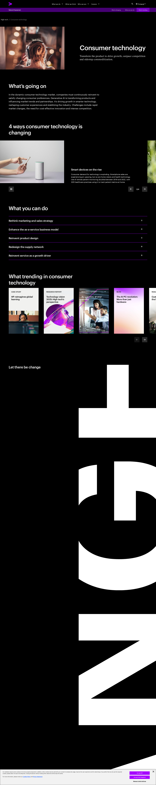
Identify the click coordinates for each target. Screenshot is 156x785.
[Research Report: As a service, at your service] (94, 311)
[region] (78, 777)
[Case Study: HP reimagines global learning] (24, 311)
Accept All (139, 773)
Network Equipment (15, 10)
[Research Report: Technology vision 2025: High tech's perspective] (59, 311)
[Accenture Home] (15, 4)
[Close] (153, 771)
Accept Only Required (140, 777)
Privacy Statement (37, 776)
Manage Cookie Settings (139, 781)
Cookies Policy (27, 776)
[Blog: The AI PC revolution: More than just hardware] (129, 311)
